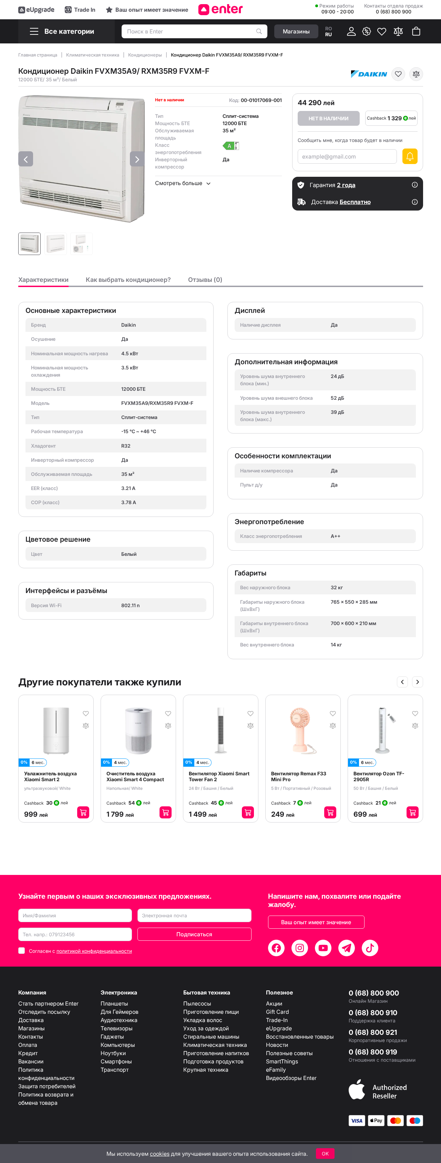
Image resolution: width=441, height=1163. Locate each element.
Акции (274, 1003)
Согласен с (80, 951)
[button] (25, 158)
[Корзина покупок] (416, 31)
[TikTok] (370, 948)
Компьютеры (118, 1044)
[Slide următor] (417, 681)
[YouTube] (323, 948)
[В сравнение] (416, 74)
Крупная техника (205, 1069)
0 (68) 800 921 (373, 1032)
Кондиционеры (145, 55)
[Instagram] (299, 948)
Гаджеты (112, 1036)
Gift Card (277, 1011)
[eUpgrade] (36, 10)
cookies (160, 1153)
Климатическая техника (93, 55)
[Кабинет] (351, 31)
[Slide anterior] (402, 681)
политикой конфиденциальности (94, 951)
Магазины (31, 1028)
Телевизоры (117, 1028)
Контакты (30, 1036)
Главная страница (38, 55)
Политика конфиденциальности (46, 1073)
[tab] (43, 281)
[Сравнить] (398, 31)
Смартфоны (116, 1061)
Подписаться (194, 934)
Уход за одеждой (206, 1028)
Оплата (27, 1044)
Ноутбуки (113, 1053)
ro (328, 28)
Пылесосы (197, 1003)
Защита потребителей (46, 1086)
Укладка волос (202, 1020)
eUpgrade (279, 1028)
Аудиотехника (119, 1020)
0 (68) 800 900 (374, 993)
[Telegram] (346, 948)
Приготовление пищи (211, 1011)
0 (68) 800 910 (373, 1013)
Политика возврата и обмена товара (45, 1098)
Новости (277, 1044)
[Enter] (220, 9)
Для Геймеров (120, 1011)
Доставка (31, 1020)
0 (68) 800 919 (373, 1052)
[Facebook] (276, 948)
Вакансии (30, 1061)
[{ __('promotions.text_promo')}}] (366, 31)
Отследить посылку (44, 1011)
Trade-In (277, 1020)
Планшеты (114, 1003)
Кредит (28, 1053)
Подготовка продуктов (213, 1061)
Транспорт (115, 1069)
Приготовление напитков (216, 1053)
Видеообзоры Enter (291, 1077)
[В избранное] (398, 74)
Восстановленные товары (300, 1036)
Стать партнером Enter (48, 1003)
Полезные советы (289, 1053)
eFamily (276, 1069)
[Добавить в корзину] (83, 812)
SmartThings (282, 1061)
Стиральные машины (211, 1036)
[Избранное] (381, 31)
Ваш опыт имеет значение (316, 922)
